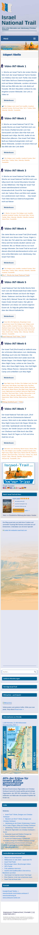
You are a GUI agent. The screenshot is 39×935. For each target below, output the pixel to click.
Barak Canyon (25, 448)
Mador (26, 387)
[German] (8, 488)
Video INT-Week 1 (15, 66)
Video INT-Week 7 (15, 408)
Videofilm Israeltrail (28, 217)
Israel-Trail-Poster (10, 862)
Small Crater (9, 332)
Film (3, 450)
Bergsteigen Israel (25, 322)
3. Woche (7, 213)
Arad (5, 322)
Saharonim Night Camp (28, 391)
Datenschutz (18, 912)
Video (34, 108)
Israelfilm (25, 106)
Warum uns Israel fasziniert (13, 857)
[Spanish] (23, 488)
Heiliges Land (30, 324)
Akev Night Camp (9, 383)
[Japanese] (18, 488)
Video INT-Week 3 (15, 170)
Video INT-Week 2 (15, 118)
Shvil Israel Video (18, 108)
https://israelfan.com (11, 847)
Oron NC (14, 330)
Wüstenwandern (27, 456)
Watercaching (23, 397)
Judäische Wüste (28, 326)
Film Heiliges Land (9, 106)
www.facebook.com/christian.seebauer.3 (16, 893)
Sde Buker (5, 393)
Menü (5, 38)
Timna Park (21, 454)
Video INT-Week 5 (15, 282)
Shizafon (4, 454)
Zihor (18, 458)
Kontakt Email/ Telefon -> (11, 891)
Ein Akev (17, 383)
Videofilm (10, 110)
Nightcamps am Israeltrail (13, 391)
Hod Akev (31, 385)
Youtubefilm (17, 110)
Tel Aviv (32, 215)
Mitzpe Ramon (14, 389)
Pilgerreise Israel (22, 330)
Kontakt (27, 912)
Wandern (4, 334)
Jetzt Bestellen (18, 510)
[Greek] (11, 488)
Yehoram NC (5, 458)
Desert (31, 448)
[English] (4, 488)
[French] (6, 488)
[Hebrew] (13, 488)
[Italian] (16, 488)
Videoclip (4, 110)
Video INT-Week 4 (15, 228)
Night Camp (17, 452)
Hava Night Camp (22, 385)
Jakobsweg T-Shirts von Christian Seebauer (19, 827)
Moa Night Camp (23, 389)
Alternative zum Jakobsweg (12, 448)
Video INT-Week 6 (15, 343)
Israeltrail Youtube (7, 108)
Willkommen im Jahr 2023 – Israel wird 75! (18, 860)
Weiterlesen (9, 100)
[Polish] (20, 488)
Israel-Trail (19, 106)
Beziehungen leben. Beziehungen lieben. (17, 864)
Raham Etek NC (26, 452)
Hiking (3, 326)
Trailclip (29, 108)
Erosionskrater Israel (8, 324)
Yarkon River (5, 219)
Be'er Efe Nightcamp (13, 322)
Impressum (7, 912)
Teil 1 (25, 108)
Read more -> (19, 709)
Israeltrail (31, 106)
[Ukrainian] (25, 488)
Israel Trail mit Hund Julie (12, 879)
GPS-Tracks (8, 866)
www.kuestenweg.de (9, 895)
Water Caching (14, 397)
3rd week (13, 213)
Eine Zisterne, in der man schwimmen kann (18, 877)
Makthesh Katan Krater (8, 328)
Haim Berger (13, 385)
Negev (9, 330)
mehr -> (27, 510)
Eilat (35, 448)
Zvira (3, 399)
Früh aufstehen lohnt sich (12, 868)
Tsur (32, 454)
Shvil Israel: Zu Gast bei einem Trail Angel (17, 875)
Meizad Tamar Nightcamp (23, 328)
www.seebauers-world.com (11, 898)
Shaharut (34, 452)
